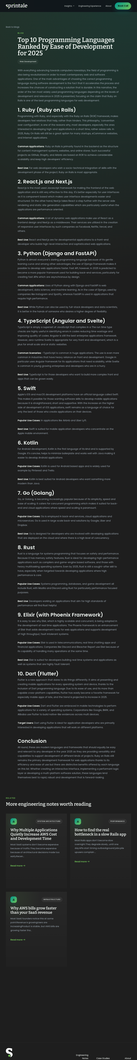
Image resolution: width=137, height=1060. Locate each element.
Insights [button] (68, 6)
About (108, 6)
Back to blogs (12, 27)
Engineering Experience (90, 6)
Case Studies (103, 1058)
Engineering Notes (82, 1057)
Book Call (123, 5)
